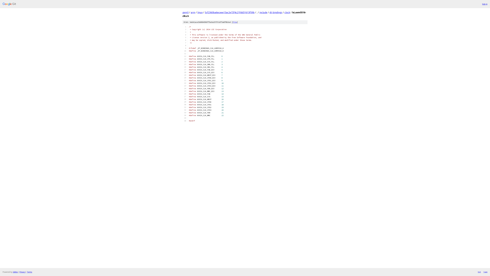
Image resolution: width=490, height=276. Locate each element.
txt (479, 272)
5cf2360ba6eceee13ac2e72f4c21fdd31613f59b (230, 12)
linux (200, 12)
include (263, 12)
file (235, 22)
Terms (29, 272)
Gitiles (15, 272)
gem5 (185, 12)
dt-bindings (276, 12)
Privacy (22, 272)
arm (193, 12)
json (485, 272)
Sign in (484, 4)
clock (287, 12)
